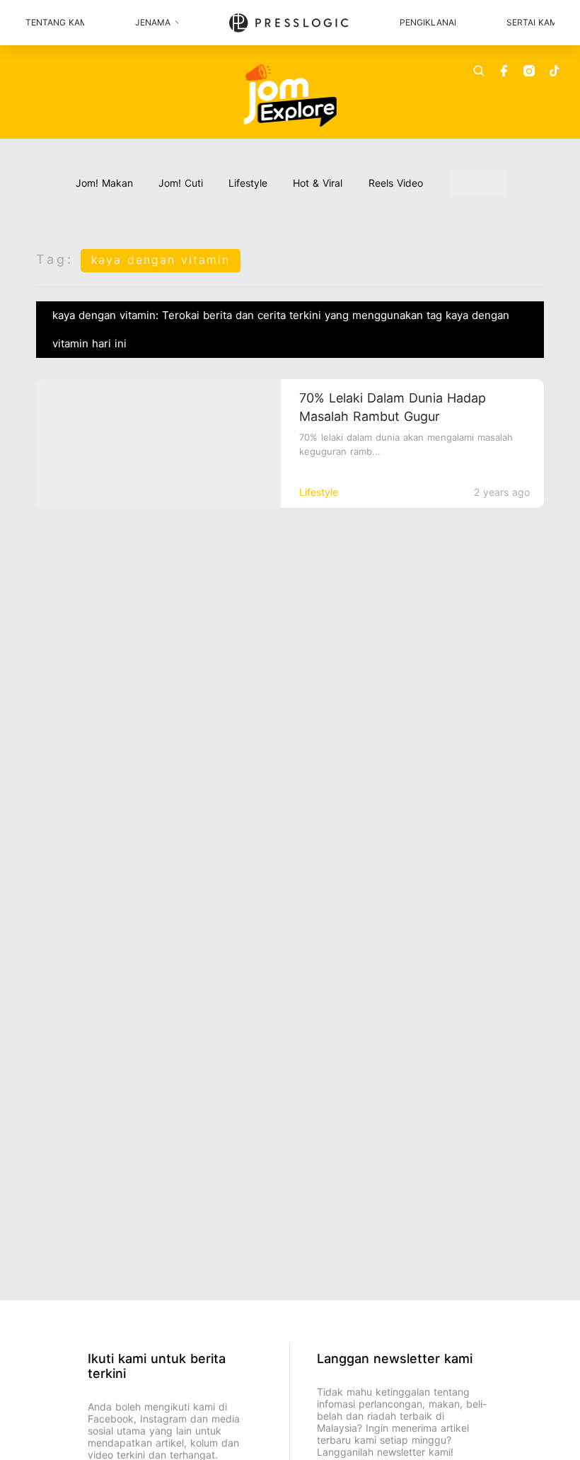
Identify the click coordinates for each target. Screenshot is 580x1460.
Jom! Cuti (180, 183)
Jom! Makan (104, 183)
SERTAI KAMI (530, 22)
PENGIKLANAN (427, 22)
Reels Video (396, 183)
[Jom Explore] (290, 95)
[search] (478, 70)
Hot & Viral (317, 183)
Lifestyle (247, 183)
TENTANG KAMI (54, 22)
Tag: (55, 259)
